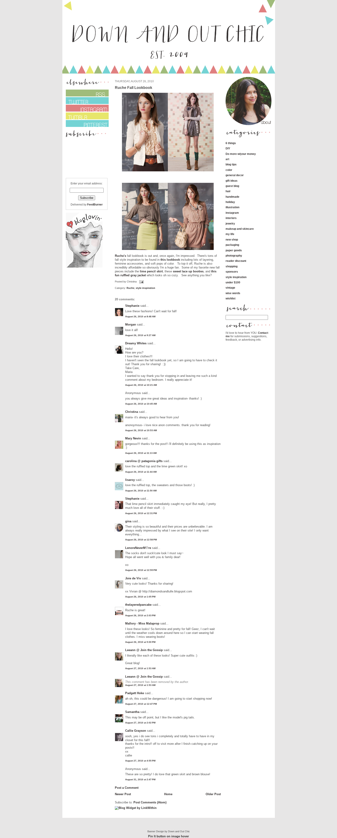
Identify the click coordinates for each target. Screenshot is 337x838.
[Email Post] (141, 281)
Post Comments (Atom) (149, 802)
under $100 (233, 282)
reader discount (236, 260)
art (227, 159)
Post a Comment (126, 787)
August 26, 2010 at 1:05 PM (140, 596)
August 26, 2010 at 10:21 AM (141, 385)
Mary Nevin (133, 438)
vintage (230, 287)
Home (168, 794)
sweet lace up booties (188, 271)
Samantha (132, 712)
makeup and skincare (240, 228)
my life (230, 234)
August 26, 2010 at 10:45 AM (141, 404)
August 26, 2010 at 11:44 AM (141, 472)
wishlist (230, 298)
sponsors (232, 271)
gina (128, 521)
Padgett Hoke (134, 693)
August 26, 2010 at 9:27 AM (140, 335)
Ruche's (120, 255)
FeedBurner (95, 204)
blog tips (231, 164)
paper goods (234, 250)
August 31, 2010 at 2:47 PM (140, 779)
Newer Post (123, 794)
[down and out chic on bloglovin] (84, 266)
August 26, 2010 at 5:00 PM (140, 642)
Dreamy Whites (135, 343)
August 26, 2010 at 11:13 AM (141, 453)
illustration (232, 207)
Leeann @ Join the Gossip (144, 650)
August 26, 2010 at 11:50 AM (141, 490)
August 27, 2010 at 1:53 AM (140, 668)
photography (234, 255)
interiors (231, 217)
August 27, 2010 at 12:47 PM (141, 704)
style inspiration (145, 288)
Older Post (213, 794)
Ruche (130, 288)
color (229, 169)
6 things (231, 143)
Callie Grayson (135, 730)
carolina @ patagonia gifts (144, 461)
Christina (131, 412)
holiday (230, 201)
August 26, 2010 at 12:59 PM (141, 570)
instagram (232, 212)
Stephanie (132, 305)
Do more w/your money (241, 153)
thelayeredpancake (138, 604)
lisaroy (130, 480)
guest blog (232, 185)
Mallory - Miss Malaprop (142, 623)
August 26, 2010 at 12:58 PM (141, 539)
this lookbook (170, 259)
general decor (235, 175)
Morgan (130, 324)
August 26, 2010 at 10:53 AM (141, 430)
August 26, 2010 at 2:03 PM (140, 615)
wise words (233, 293)
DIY (228, 148)
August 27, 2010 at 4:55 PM (140, 760)
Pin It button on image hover (168, 836)
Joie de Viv (133, 578)
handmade (232, 196)
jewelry (230, 223)
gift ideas (232, 180)
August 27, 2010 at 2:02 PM (140, 722)
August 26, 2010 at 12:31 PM (141, 513)
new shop (232, 239)
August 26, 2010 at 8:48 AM (140, 316)
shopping (232, 266)
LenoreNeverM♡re (138, 548)
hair (228, 191)
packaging (232, 244)
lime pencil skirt (151, 271)
